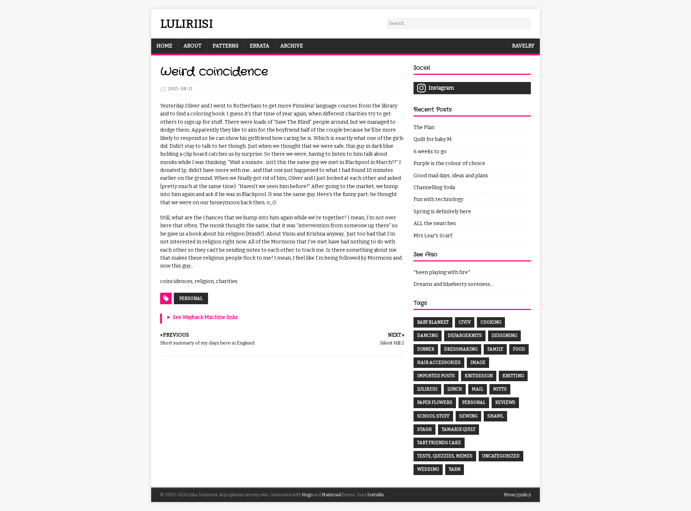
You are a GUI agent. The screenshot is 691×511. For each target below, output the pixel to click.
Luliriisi (427, 389)
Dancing (427, 335)
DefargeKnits (465, 335)
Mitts (500, 389)
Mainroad (331, 494)
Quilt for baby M (433, 139)
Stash (424, 429)
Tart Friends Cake (439, 442)
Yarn (454, 469)
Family (495, 349)
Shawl (495, 416)
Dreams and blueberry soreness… (453, 284)
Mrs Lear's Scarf (433, 236)
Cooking (490, 322)
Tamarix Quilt (458, 429)
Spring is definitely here (442, 212)
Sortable (375, 494)
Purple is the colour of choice (449, 163)
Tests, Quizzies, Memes (445, 455)
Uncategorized (501, 455)
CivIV (465, 322)
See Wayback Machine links (205, 317)
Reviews (505, 402)
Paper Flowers (434, 402)
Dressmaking (461, 349)
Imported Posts (436, 375)
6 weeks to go (430, 152)
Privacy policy (517, 494)
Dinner (425, 349)
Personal (191, 298)
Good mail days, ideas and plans (451, 176)
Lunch (454, 389)
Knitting (513, 375)
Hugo (307, 494)
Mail (477, 389)
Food (519, 349)
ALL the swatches (435, 223)
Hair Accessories (439, 362)
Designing (504, 335)
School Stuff (433, 416)
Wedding (428, 469)
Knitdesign (479, 375)
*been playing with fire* (442, 272)
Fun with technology (438, 199)
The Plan (424, 127)
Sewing (468, 416)
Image (477, 362)
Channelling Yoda (434, 187)
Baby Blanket (433, 322)
